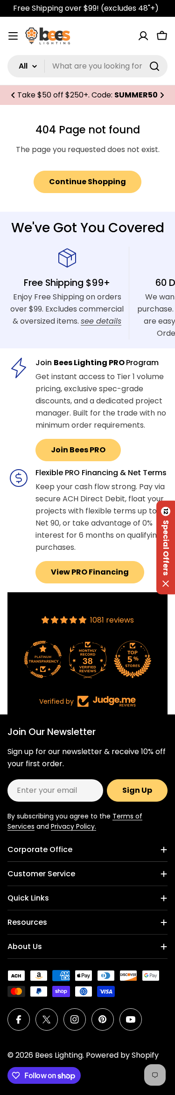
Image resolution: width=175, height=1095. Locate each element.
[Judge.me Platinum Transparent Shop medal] (43, 659)
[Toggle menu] (13, 36)
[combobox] (87, 66)
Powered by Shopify (122, 1055)
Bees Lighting (59, 1055)
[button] (13, 95)
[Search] (154, 66)
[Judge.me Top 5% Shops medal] (132, 659)
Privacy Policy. (73, 826)
